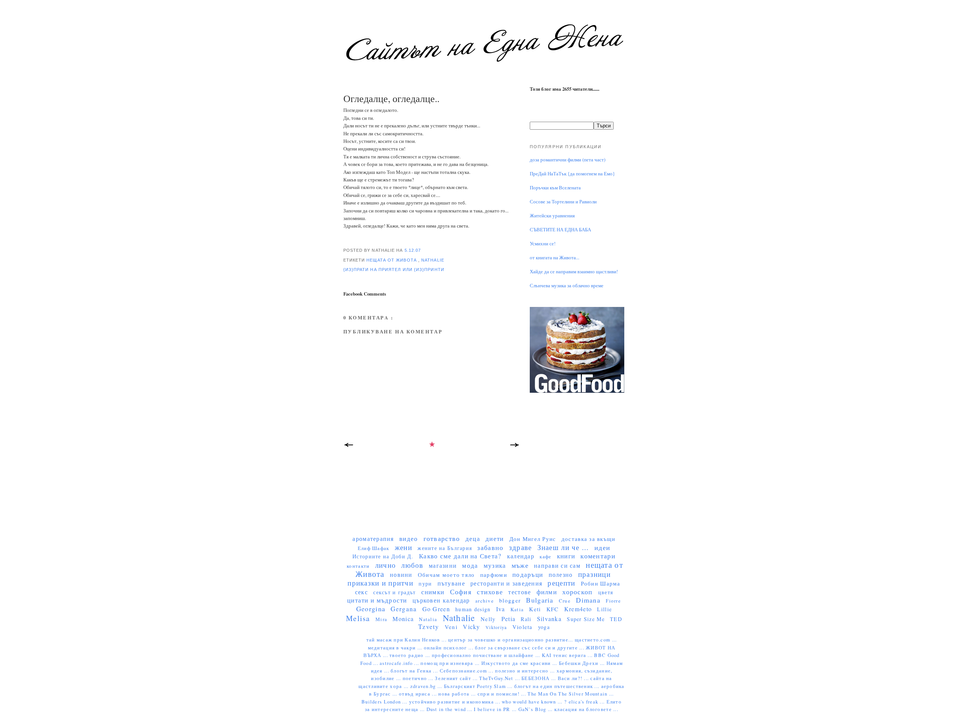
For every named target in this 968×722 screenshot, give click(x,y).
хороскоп (577, 591)
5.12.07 (413, 250)
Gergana (404, 608)
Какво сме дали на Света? (460, 556)
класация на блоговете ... (586, 709)
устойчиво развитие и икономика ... (455, 702)
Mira (381, 619)
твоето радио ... (410, 655)
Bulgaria (539, 599)
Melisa (358, 618)
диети (495, 538)
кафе (545, 556)
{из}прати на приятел (373, 269)
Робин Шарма (601, 583)
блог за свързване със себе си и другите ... (530, 648)
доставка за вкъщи (589, 538)
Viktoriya (496, 627)
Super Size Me (586, 619)
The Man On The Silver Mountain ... (570, 694)
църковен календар (441, 600)
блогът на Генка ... (415, 671)
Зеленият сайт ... (457, 678)
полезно (561, 574)
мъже (520, 565)
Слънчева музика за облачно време (566, 285)
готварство (442, 538)
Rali (526, 619)
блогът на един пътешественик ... (557, 686)
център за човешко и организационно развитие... (511, 640)
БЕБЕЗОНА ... (539, 678)
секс (361, 592)
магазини (443, 565)
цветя (605, 592)
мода (470, 565)
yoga (544, 627)
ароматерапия (373, 538)
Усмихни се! (542, 243)
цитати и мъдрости (377, 600)
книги (566, 556)
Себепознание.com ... (467, 671)
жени (403, 547)
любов (412, 565)
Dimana (588, 599)
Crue (565, 600)
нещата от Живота (392, 260)
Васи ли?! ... (574, 678)
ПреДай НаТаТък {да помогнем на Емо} (572, 173)
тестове (519, 592)
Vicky (471, 627)
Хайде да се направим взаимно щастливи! (574, 271)
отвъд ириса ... (418, 694)
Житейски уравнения (552, 215)
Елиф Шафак (373, 548)
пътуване (451, 583)
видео (408, 538)
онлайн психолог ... (449, 648)
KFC (552, 609)
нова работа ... (457, 694)
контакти (358, 565)
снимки (433, 591)
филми (547, 591)
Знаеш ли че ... (563, 547)
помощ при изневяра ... (450, 663)
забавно (490, 547)
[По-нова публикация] (349, 447)
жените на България (444, 548)
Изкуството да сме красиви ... (520, 663)
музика (495, 565)
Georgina (370, 608)
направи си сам (557, 565)
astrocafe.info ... (400, 663)
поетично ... (419, 678)
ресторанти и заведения (506, 583)
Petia (508, 619)
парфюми (493, 574)
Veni (451, 627)
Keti (535, 609)
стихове (490, 591)
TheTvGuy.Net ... (500, 678)
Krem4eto (578, 609)
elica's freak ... (588, 702)
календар (520, 556)
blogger (510, 600)
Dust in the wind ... (450, 709)
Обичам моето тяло (446, 574)
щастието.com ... (596, 640)
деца (472, 538)
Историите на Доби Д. (382, 556)
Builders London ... (385, 702)
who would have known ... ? (535, 702)
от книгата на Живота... (554, 257)
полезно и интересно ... (526, 671)
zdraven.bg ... (427, 686)
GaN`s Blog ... (536, 709)
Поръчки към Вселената (555, 187)
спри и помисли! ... (502, 694)
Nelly (488, 619)
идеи (602, 547)
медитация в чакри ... (396, 648)
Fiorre (613, 600)
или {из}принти (423, 269)
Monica (403, 619)
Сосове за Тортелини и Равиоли (563, 201)
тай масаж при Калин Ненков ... (407, 640)
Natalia (428, 619)
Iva (500, 609)
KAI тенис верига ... (568, 655)
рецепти (561, 582)
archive (484, 600)
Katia (517, 609)
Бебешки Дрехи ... (583, 663)
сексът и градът (394, 592)
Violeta (522, 627)
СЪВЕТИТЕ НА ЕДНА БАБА (560, 229)
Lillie (604, 609)
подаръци (527, 574)
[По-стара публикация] (515, 447)
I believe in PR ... (496, 709)
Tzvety (428, 626)
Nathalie (432, 260)
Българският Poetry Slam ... (479, 686)
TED (616, 619)
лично (385, 565)
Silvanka (549, 619)
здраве (520, 547)
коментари (597, 555)
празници (594, 574)
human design (472, 609)
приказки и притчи (380, 582)
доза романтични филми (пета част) (567, 159)
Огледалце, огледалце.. (391, 98)
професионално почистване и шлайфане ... (487, 655)
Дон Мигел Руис (532, 538)
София (461, 591)
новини (401, 574)
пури (425, 583)
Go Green (436, 609)
